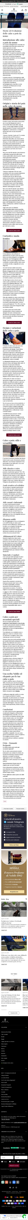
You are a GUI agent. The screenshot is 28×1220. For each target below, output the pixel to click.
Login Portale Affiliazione (7, 1106)
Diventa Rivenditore (6, 1096)
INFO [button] (2, 1068)
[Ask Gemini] (14, 1182)
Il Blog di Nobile (5, 1075)
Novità (2, 1036)
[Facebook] (10, 1187)
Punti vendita (4, 1094)
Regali (2, 1039)
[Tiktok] (13, 1187)
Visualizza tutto (14, 1013)
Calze (5, 801)
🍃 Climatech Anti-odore (7, 1063)
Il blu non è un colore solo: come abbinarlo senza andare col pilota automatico (14, 956)
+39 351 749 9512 (6, 6)
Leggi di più (4, 930)
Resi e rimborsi (4, 1089)
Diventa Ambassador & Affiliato (8, 1104)
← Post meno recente (8, 808)
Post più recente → (20, 808)
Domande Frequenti (6, 1085)
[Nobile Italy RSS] (26, 898)
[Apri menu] (3, 10)
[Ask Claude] (6, 1182)
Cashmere (3, 1046)
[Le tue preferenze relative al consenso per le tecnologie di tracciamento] (25, 1217)
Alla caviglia (4, 1058)
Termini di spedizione (6, 1087)
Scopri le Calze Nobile (14, 611)
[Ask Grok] (17, 1182)
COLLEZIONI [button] (4, 1027)
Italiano (4, 1217)
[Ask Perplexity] (10, 1182)
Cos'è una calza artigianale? (8, 1080)
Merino (3, 1048)
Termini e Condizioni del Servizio (13, 1192)
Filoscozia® (4, 1082)
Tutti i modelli (4, 1034)
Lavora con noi (5, 1099)
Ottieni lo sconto (14, 1165)
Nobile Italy (5, 1191)
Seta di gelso (4, 1044)
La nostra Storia (5, 1077)
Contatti (3, 1092)
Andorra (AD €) (13, 1217)
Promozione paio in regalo (7, 1101)
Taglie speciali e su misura (7, 1041)
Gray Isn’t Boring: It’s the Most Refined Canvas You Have (10, 996)
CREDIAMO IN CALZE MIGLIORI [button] (8, 1131)
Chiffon (3, 1051)
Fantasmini (3, 1055)
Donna (2, 1060)
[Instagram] (16, 1187)
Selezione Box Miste (6, 1032)
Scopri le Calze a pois (14, 230)
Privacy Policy (22, 1191)
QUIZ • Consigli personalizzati (8, 1073)
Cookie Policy (15, 1191)
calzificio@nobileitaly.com (19, 6)
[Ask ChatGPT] (2, 1182)
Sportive (3, 1053)
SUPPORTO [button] (4, 1111)
